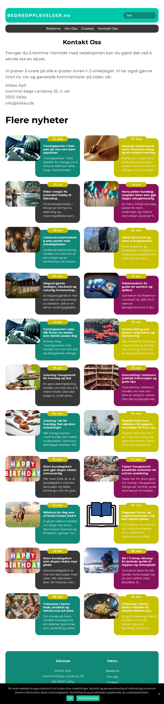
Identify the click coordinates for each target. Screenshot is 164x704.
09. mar (136, 505)
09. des (136, 551)
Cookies (87, 28)
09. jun (58, 230)
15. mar (58, 459)
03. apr (136, 368)
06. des (58, 596)
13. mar (136, 459)
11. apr (136, 276)
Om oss (71, 28)
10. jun (136, 184)
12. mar (58, 505)
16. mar (58, 413)
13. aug (58, 139)
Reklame (53, 28)
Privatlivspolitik (88, 698)
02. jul (57, 184)
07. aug (136, 139)
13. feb (57, 551)
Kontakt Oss (108, 28)
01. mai (58, 276)
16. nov (136, 596)
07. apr (136, 322)
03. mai (136, 230)
